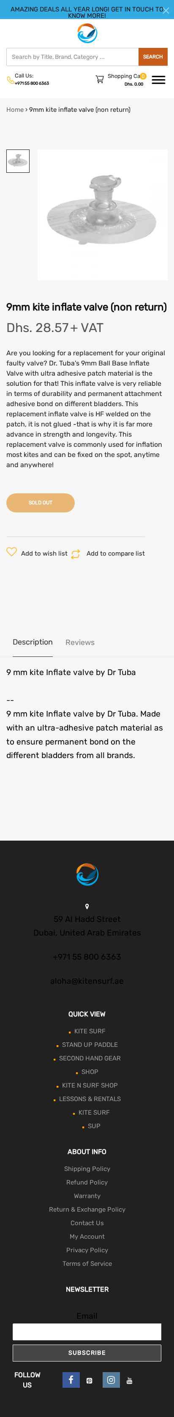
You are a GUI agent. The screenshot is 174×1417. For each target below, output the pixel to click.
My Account (87, 1236)
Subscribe (87, 1352)
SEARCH (153, 57)
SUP (94, 1126)
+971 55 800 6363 (32, 83)
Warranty (87, 1196)
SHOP (90, 1072)
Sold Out (40, 503)
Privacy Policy (87, 1250)
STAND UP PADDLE (90, 1045)
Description (33, 642)
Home (15, 109)
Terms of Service (87, 1264)
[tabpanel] (103, 214)
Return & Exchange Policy (87, 1209)
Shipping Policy (87, 1169)
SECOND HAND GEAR (90, 1058)
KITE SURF (90, 1031)
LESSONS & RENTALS (90, 1099)
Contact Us (87, 1223)
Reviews (80, 642)
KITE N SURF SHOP (90, 1085)
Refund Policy (87, 1182)
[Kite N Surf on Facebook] (71, 1380)
